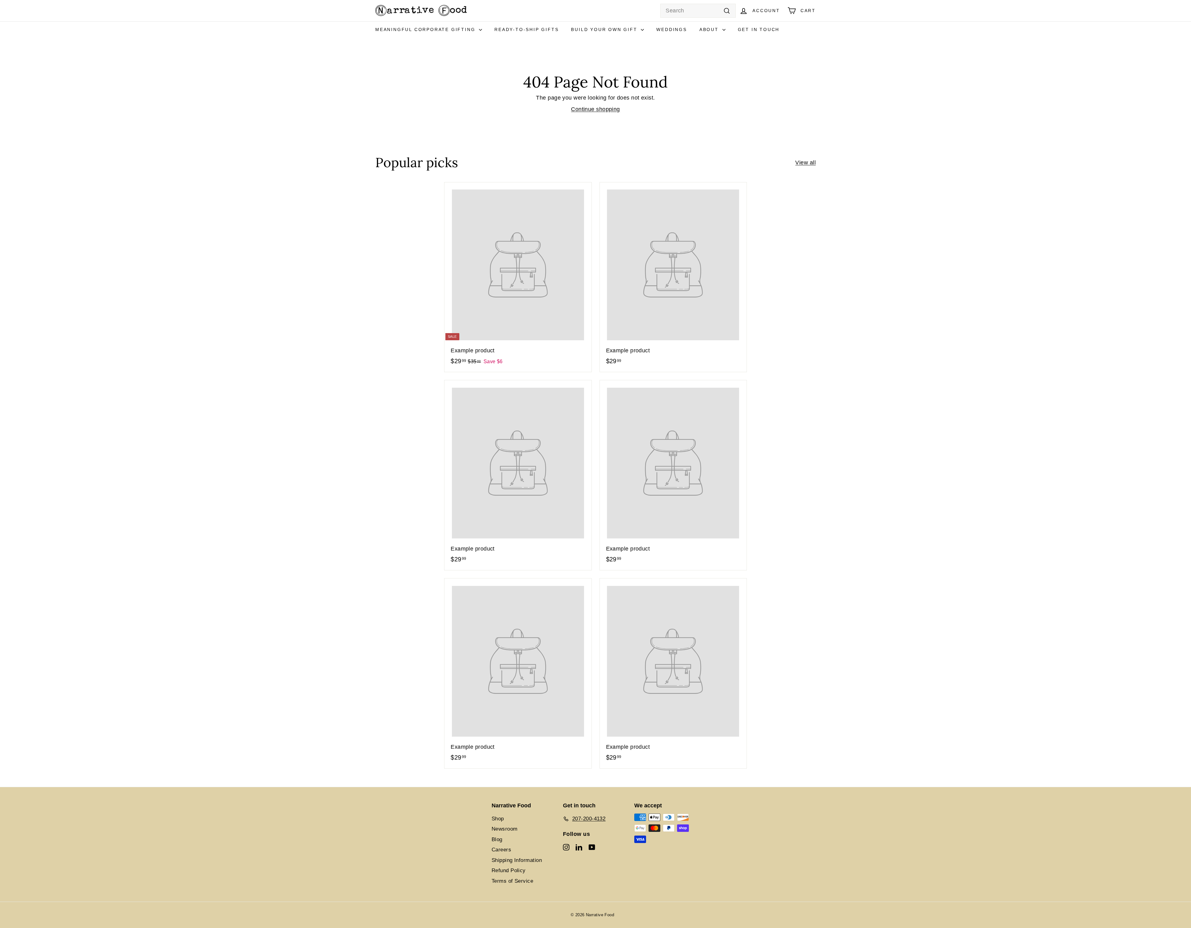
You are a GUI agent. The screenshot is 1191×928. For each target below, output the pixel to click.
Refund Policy (509, 870)
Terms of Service (512, 881)
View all (805, 162)
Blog (497, 839)
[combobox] (698, 11)
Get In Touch (759, 29)
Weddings (671, 29)
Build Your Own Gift (605, 29)
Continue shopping (595, 109)
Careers (501, 850)
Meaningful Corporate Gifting (426, 29)
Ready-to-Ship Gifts (526, 29)
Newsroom (505, 829)
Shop (498, 819)
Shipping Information (517, 860)
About (710, 29)
